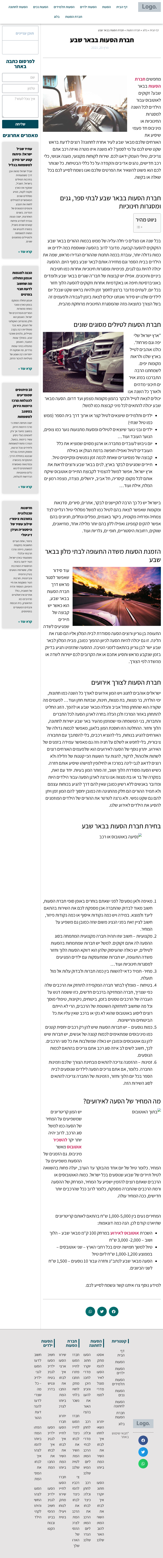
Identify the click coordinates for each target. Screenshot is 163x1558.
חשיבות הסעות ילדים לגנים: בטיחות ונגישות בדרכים (49, 1371)
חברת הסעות (73, 16)
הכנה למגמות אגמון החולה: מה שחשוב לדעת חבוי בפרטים (22, 283)
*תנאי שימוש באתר (120, 1435)
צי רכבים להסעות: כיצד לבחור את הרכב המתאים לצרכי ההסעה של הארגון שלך (73, 1511)
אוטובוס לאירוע (124, 1233)
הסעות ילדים (88, 7)
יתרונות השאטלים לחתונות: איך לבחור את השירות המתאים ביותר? (97, 1444)
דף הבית (122, 7)
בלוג (57, 16)
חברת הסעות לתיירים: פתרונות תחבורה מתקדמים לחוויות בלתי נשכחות (72, 1377)
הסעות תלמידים (64, 7)
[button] (113, 1311)
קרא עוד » (25, 251)
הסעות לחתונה (18, 7)
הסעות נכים (40, 7)
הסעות (106, 7)
